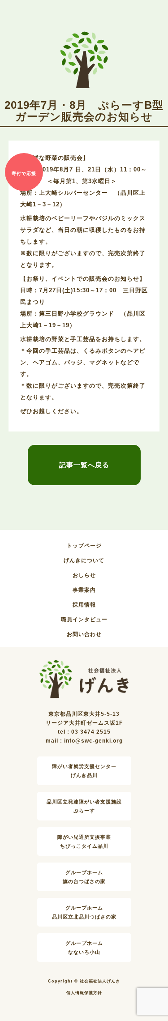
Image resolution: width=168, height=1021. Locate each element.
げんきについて (84, 560)
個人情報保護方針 (84, 993)
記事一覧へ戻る (84, 465)
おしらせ (84, 575)
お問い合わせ (84, 634)
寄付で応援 (24, 173)
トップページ (84, 546)
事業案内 (84, 590)
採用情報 (84, 605)
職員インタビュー (84, 619)
